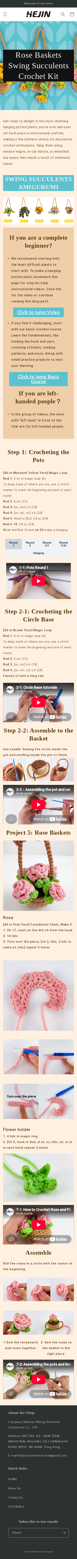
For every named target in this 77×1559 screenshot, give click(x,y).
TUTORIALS (16, 1506)
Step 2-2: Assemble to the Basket (38, 734)
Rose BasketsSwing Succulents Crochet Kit (38, 65)
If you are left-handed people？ (38, 397)
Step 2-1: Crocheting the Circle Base (38, 615)
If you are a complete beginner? (38, 241)
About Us (14, 1488)
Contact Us (15, 1497)
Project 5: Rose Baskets (38, 832)
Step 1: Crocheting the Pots (38, 456)
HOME (12, 1479)
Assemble (38, 1252)
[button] (5, 14)
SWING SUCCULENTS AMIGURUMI (38, 183)
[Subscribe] (64, 1533)
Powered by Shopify (44, 1552)
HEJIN (33, 1552)
